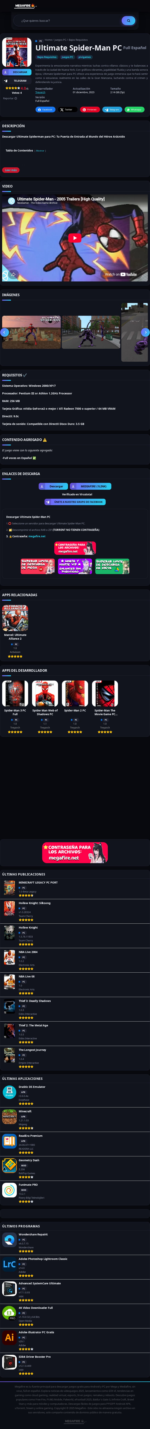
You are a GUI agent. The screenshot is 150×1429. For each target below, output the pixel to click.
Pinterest (91, 109)
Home (48, 39)
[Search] (128, 20)
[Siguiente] (145, 332)
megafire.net (37, 536)
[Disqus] (75, 789)
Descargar (20, 72)
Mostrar (40, 150)
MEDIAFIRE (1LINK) (93, 486)
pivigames (85, 57)
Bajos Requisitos (78, 39)
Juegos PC (60, 39)
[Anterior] (4, 332)
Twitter (68, 109)
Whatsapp (136, 109)
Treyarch (40, 92)
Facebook (47, 109)
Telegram (114, 109)
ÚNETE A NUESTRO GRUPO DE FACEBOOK (78, 502)
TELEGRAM (20, 80)
